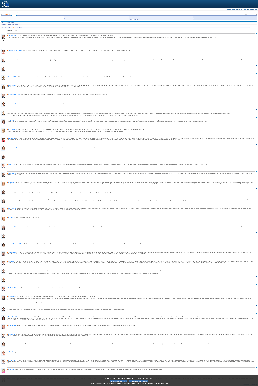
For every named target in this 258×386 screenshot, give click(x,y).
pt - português (250, 9)
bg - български (227, 9)
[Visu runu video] (3, 40)
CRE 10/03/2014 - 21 (68, 18)
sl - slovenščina (253, 9)
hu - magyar (245, 9)
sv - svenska (256, 9)
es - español (228, 9)
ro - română (251, 9)
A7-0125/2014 (13, 27)
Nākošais (13, 12)
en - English (236, 9)
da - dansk (230, 9)
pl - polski (248, 9)
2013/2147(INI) (7, 14)
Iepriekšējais (9, 12)
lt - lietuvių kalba (243, 9)
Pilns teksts (20, 12)
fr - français (237, 9)
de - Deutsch (232, 9)
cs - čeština (229, 9)
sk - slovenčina (252, 9)
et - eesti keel (233, 9)
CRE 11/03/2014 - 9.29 (133, 18)
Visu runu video (254, 27)
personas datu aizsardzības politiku (143, 383)
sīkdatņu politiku (156, 383)
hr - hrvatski (239, 9)
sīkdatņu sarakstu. (164, 383)
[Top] (256, 33)
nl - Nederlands (247, 9)
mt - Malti (246, 9)
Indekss (3, 12)
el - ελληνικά (234, 9)
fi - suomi (255, 9)
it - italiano (241, 9)
